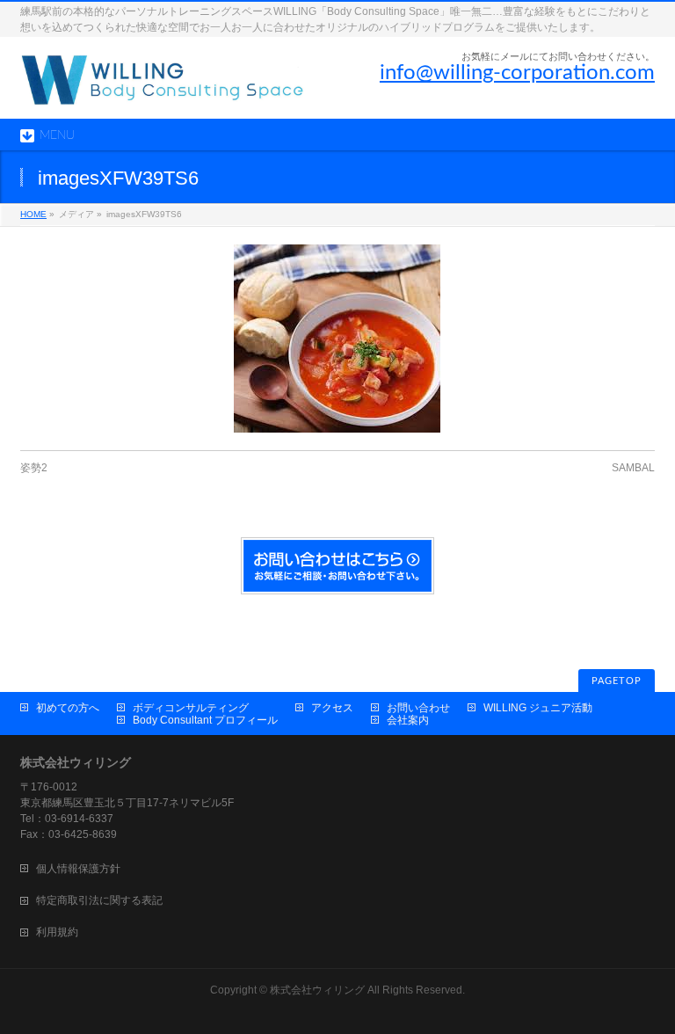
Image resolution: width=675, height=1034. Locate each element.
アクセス (332, 708)
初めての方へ (67, 708)
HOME (33, 214)
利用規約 (57, 932)
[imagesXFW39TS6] (337, 338)
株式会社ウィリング (317, 990)
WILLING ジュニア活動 (537, 708)
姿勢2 (33, 468)
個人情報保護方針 (78, 869)
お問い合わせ (418, 708)
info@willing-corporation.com (517, 73)
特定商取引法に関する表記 (99, 900)
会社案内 (408, 720)
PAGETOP (617, 681)
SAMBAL (633, 468)
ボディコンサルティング (191, 708)
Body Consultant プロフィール (205, 720)
